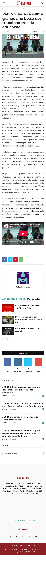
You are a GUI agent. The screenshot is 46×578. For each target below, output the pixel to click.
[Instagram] (23, 536)
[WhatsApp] (21, 259)
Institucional (13, 545)
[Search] (42, 3)
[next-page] (7, 339)
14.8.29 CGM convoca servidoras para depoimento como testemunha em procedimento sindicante (21, 433)
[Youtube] (35, 536)
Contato (22, 545)
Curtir (7, 359)
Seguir (17, 359)
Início (4, 9)
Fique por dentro (14, 9)
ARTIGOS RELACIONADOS (13, 299)
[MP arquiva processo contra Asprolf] (8, 331)
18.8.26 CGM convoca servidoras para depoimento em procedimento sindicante (21, 390)
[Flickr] (16, 536)
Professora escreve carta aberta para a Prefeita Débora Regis (28, 320)
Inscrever (38, 359)
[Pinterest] (15, 259)
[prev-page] (3, 339)
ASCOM (4, 396)
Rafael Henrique (23, 287)
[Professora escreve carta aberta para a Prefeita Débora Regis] (8, 320)
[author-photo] (23, 284)
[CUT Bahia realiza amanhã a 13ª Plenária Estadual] (8, 308)
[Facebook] (4, 259)
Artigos (24, 9)
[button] (4, 3)
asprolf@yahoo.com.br (26, 520)
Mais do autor (33, 299)
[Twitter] (10, 259)
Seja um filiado (32, 545)
